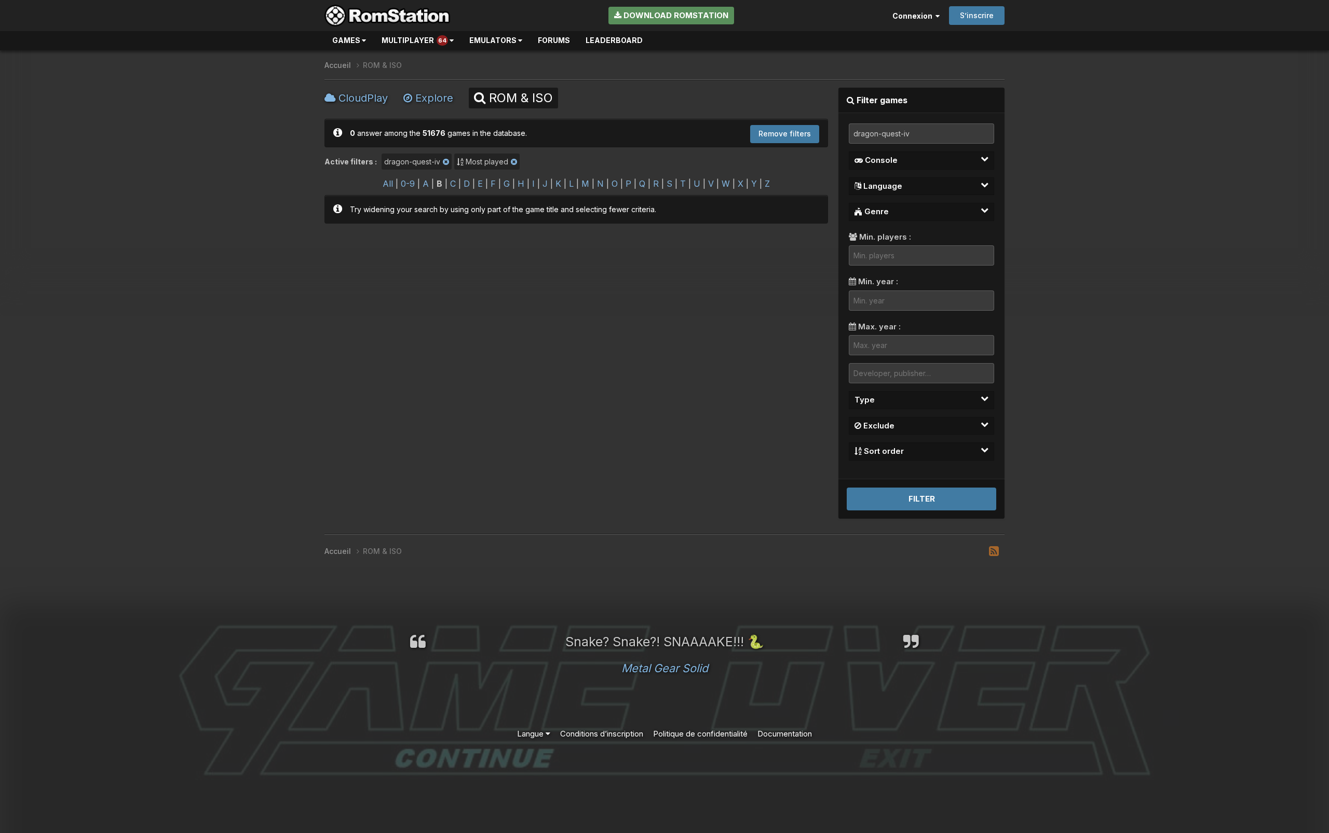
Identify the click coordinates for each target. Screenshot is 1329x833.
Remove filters (784, 133)
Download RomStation (674, 15)
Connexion (913, 15)
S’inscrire (977, 15)
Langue (531, 734)
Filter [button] (921, 499)
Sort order (883, 451)
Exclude (877, 426)
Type (865, 400)
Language (881, 186)
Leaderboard (614, 40)
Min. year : (877, 281)
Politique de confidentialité (700, 734)
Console (880, 160)
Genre (875, 211)
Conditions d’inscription (601, 734)
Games (347, 40)
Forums (554, 40)
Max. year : (878, 326)
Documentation (784, 734)
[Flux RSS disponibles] (994, 551)
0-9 (408, 183)
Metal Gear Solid (664, 668)
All (388, 183)
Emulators (493, 40)
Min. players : (884, 237)
